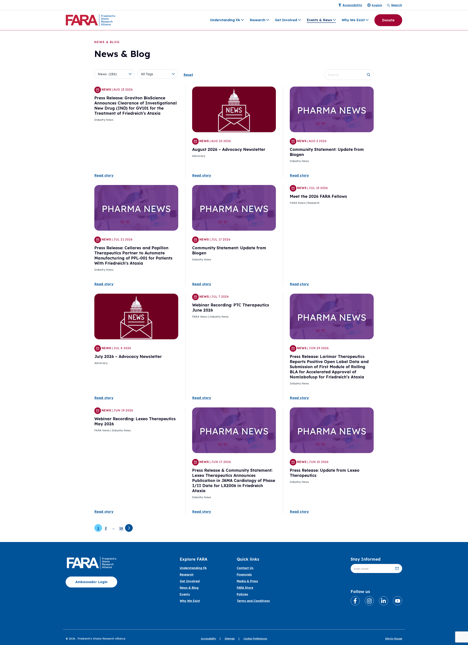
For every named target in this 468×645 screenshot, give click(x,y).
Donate (388, 20)
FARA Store (245, 587)
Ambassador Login (91, 582)
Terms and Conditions (253, 601)
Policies (242, 594)
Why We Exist (353, 20)
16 (121, 528)
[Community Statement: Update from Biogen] (332, 110)
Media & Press (247, 581)
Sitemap (230, 638)
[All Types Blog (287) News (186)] (115, 74)
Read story (103, 175)
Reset (188, 75)
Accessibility (208, 638)
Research (257, 20)
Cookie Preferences (255, 638)
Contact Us (245, 568)
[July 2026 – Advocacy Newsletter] (136, 317)
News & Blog (189, 587)
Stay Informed (365, 559)
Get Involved (286, 20)
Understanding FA (225, 20)
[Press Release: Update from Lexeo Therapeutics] (332, 431)
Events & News (319, 20)
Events (185, 594)
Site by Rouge (393, 638)
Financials (244, 574)
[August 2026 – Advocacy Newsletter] (234, 110)
